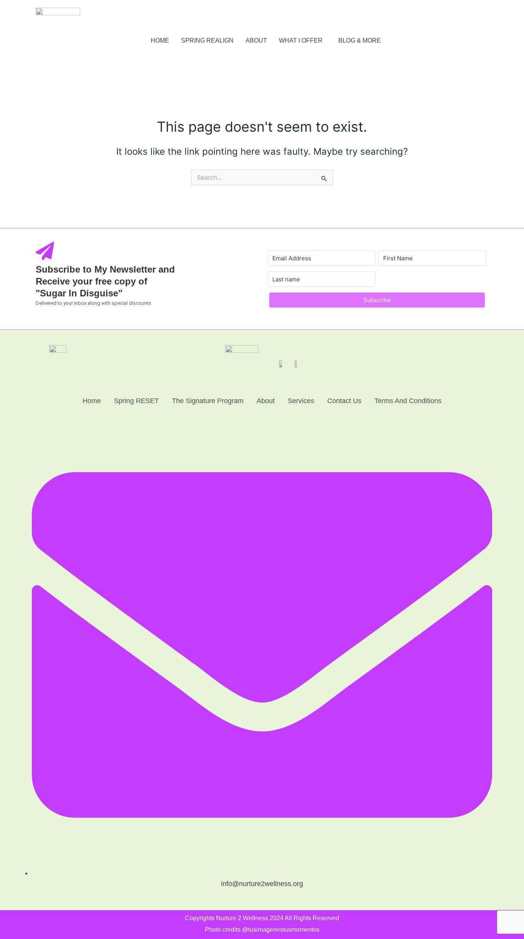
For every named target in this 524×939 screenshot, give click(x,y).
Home (91, 401)
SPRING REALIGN (207, 40)
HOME (160, 40)
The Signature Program (208, 401)
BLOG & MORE (359, 40)
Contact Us (344, 401)
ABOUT (256, 40)
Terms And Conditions (408, 401)
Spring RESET (136, 401)
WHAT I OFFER (301, 40)
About (266, 401)
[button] (302, 40)
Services (301, 401)
